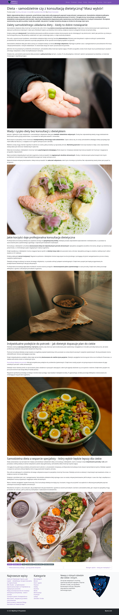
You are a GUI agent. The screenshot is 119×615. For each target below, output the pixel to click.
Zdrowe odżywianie (48, 564)
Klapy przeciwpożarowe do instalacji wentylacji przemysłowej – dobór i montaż (18, 592)
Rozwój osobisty (38, 564)
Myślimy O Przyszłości (19, 611)
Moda (35, 591)
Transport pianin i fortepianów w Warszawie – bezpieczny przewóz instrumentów (17, 598)
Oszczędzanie (30, 564)
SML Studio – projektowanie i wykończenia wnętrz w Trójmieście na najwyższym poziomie (18, 587)
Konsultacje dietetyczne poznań (16, 362)
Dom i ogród (38, 583)
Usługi (36, 596)
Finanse (36, 585)
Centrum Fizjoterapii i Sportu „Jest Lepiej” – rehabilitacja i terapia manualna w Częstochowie (19, 581)
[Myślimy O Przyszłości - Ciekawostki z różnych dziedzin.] (12, 2)
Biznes (36, 581)
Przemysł (36, 594)
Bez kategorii (38, 579)
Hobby (36, 587)
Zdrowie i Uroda (26, 12)
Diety (23, 564)
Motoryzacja (37, 593)
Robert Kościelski (53, 12)
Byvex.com (108, 611)
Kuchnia (18, 12)
